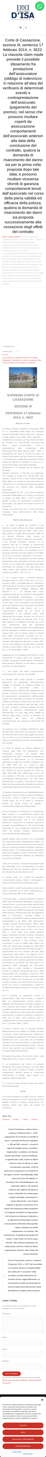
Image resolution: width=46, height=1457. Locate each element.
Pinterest (35, 1119)
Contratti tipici (16, 360)
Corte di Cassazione (29, 360)
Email (4, 1349)
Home (4, 237)
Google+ (16, 1119)
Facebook (5, 1119)
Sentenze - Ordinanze (28, 363)
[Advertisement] (23, 319)
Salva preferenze (23, 1446)
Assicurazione (14, 237)
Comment (6, 1314)
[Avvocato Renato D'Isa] (23, 12)
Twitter (25, 1119)
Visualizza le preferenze (23, 1439)
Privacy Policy (28, 1454)
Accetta (23, 1425)
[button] (42, 1400)
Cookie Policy (17, 1452)
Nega (23, 1432)
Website (5, 1361)
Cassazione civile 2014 (22, 358)
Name (4, 1337)
